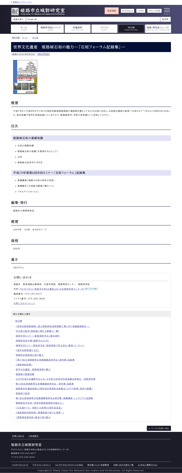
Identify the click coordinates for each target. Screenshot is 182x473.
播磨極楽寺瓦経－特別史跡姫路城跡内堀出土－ (40, 403)
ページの (160, 428)
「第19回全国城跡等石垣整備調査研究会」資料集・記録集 (45, 360)
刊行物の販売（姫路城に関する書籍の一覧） (38, 331)
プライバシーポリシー (42, 465)
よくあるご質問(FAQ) (148, 465)
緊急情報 (111, 11)
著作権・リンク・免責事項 (98, 465)
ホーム (25, 38)
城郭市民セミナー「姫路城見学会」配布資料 (38, 336)
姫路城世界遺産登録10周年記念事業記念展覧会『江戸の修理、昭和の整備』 (54, 389)
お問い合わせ (18, 436)
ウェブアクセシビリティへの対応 (69, 465)
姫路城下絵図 (23, 393)
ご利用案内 (34, 436)
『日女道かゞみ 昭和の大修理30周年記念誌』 (39, 408)
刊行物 (35, 38)
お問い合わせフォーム (24, 303)
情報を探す (18, 19)
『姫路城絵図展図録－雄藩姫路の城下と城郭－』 (40, 413)
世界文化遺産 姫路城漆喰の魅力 (33, 369)
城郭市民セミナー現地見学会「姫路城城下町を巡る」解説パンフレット (50, 345)
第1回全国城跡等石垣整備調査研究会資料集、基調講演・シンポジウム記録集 (54, 398)
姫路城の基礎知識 (25, 374)
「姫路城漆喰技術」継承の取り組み (33, 417)
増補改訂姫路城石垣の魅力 (30, 355)
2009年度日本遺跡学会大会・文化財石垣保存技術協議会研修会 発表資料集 (56, 379)
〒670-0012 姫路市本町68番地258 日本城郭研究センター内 (58, 289)
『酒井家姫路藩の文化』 (28, 350)
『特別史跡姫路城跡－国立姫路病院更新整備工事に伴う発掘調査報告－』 (53, 326)
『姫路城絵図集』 (24, 365)
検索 (166, 19)
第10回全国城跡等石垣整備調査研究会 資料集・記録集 (45, 384)
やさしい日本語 (154, 11)
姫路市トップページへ (22, 2)
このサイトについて (20, 465)
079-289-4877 (33, 294)
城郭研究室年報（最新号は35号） (32, 341)
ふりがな (140, 11)
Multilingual (127, 11)
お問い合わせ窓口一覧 (123, 465)
